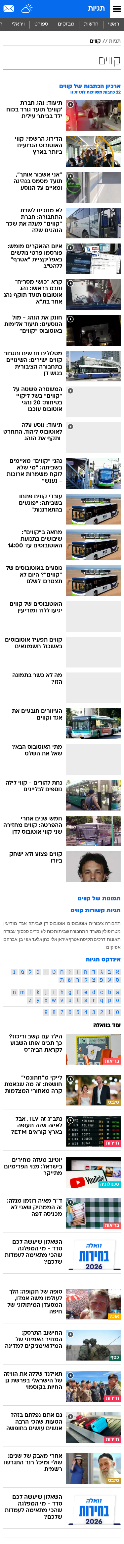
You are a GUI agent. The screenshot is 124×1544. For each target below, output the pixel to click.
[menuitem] (91, 24)
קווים (95, 41)
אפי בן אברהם (17, 939)
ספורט (41, 24)
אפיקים (113, 947)
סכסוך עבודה (16, 931)
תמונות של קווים (99, 899)
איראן (63, 939)
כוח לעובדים (41, 931)
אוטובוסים (77, 923)
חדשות (91, 24)
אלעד (37, 939)
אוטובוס (57, 923)
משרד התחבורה (85, 931)
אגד (23, 923)
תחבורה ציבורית (105, 923)
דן (46, 923)
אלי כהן (50, 939)
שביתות (61, 931)
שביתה (35, 923)
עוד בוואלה (107, 1025)
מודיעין (10, 923)
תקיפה (86, 939)
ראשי (113, 24)
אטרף (74, 939)
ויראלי (18, 24)
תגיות (96, 8)
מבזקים (66, 24)
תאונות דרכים (107, 939)
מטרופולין (111, 931)
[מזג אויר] (27, 9)
